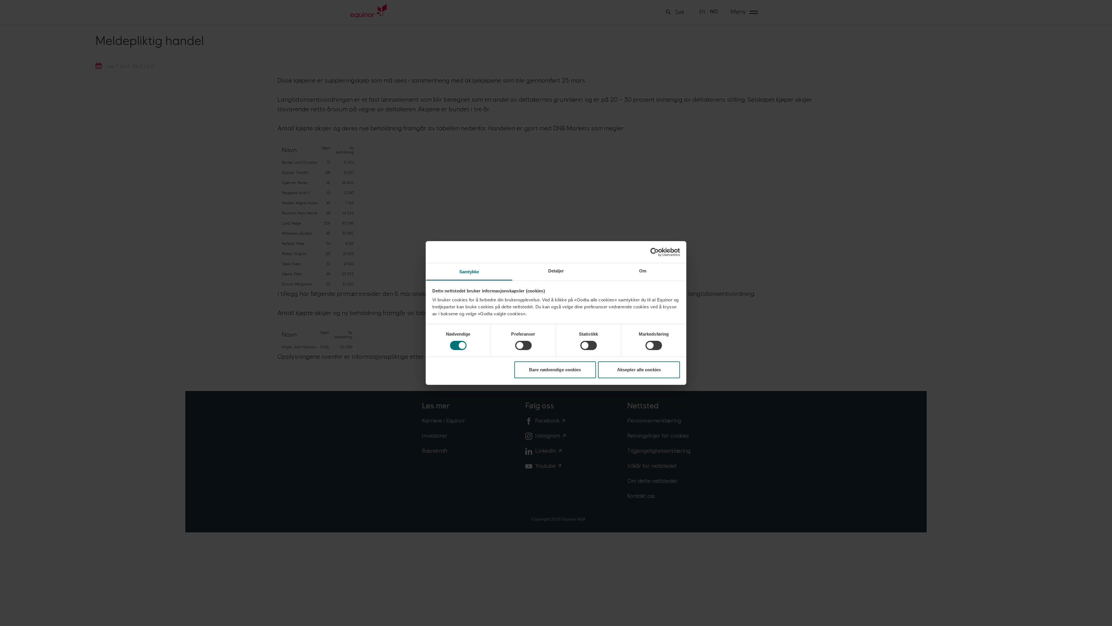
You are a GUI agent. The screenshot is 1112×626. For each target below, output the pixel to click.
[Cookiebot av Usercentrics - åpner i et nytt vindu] (654, 252)
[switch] (523, 345)
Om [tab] (642, 270)
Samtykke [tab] (469, 271)
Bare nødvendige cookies (555, 369)
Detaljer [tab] (556, 270)
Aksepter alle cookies (639, 369)
